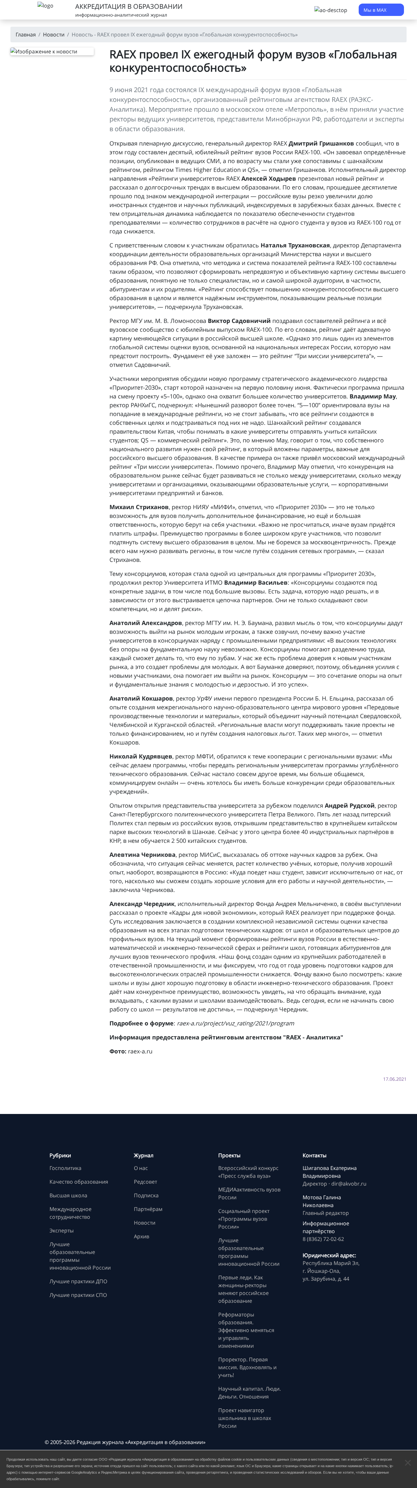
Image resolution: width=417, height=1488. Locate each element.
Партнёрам (148, 1209)
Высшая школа (68, 1195)
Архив (141, 1236)
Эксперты (62, 1230)
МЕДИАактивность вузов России (249, 1193)
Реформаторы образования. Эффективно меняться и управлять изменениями (246, 1330)
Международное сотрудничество (71, 1212)
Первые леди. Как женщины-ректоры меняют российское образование (243, 1289)
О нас (141, 1168)
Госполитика (65, 1168)
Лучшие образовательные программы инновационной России (80, 1256)
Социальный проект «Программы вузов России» (243, 1218)
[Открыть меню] (19, 9)
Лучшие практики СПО (78, 1295)
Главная (26, 34)
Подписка (146, 1195)
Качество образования (79, 1181)
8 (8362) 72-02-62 (323, 1239)
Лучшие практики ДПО (78, 1281)
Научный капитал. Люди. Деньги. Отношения (249, 1392)
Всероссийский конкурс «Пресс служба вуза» (248, 1171)
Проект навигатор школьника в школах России (244, 1418)
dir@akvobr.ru (349, 1183)
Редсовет (145, 1181)
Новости (54, 34)
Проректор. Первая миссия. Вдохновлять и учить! (247, 1367)
